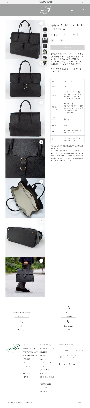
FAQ (24, 363)
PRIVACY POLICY (30, 352)
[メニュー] (8, 10)
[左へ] (7, 2)
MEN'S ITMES (45, 345)
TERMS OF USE (29, 348)
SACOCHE (44, 370)
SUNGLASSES (45, 384)
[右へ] (83, 2)
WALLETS (44, 373)
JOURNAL (27, 373)
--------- (25, 370)
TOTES (43, 359)
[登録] (83, 350)
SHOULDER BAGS (47, 363)
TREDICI (43, 391)
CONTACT (27, 366)
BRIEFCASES (45, 355)
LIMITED (43, 352)
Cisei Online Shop (15, 402)
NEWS (25, 377)
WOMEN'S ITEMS (47, 348)
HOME (25, 345)
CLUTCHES (45, 366)
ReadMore (22, 316)
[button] (72, 10)
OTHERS (43, 388)
